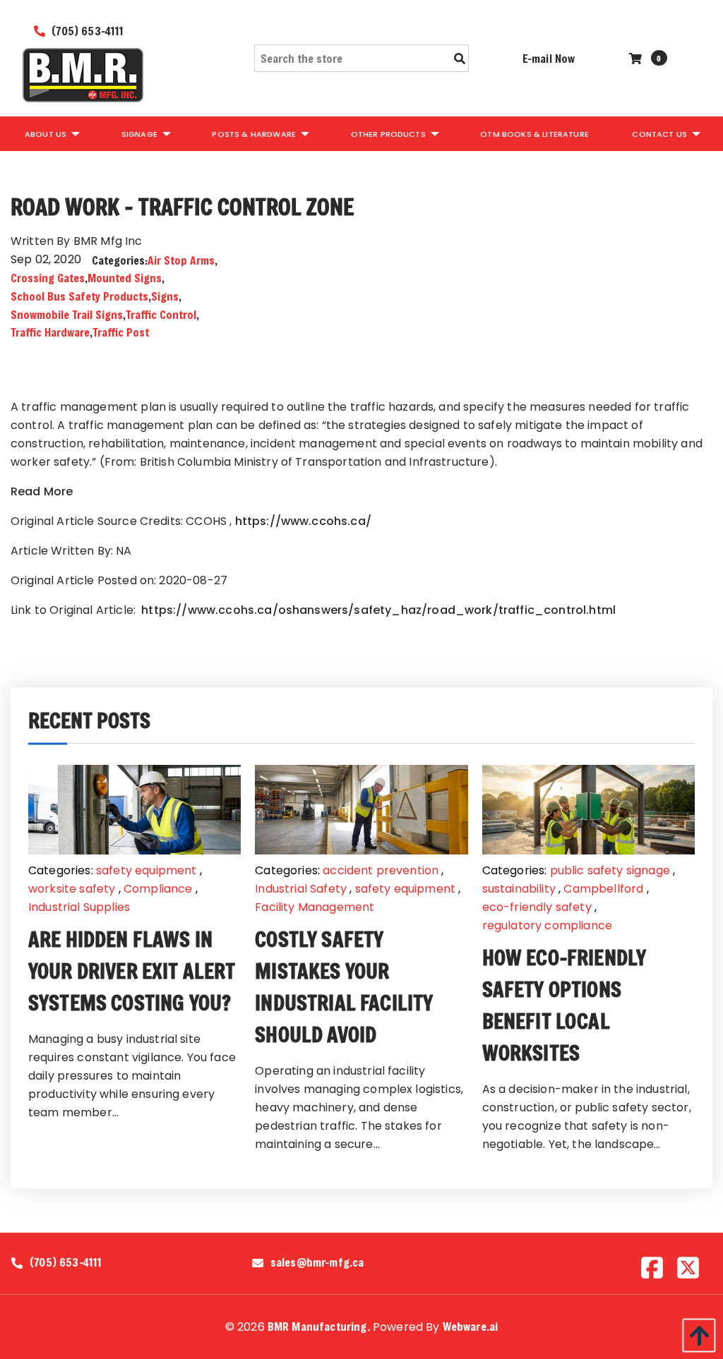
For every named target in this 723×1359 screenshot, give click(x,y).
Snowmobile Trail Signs (67, 314)
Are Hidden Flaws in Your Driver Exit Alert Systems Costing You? (132, 971)
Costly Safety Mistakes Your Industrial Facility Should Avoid (344, 987)
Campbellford (603, 889)
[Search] (459, 58)
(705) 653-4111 (86, 30)
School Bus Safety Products (79, 296)
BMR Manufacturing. (319, 1326)
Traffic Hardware (50, 332)
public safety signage (610, 870)
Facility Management (314, 907)
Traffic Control (161, 314)
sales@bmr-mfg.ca (317, 1262)
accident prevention (380, 870)
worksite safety (71, 889)
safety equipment (146, 870)
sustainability (519, 889)
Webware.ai (470, 1326)
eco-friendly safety (537, 907)
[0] (637, 58)
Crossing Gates (48, 277)
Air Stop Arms (181, 260)
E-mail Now (548, 58)
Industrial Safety (301, 889)
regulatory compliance (547, 925)
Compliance (158, 889)
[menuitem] (51, 133)
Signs (165, 296)
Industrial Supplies (79, 907)
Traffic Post (120, 332)
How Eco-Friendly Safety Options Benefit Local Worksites (564, 1005)
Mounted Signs (125, 277)
